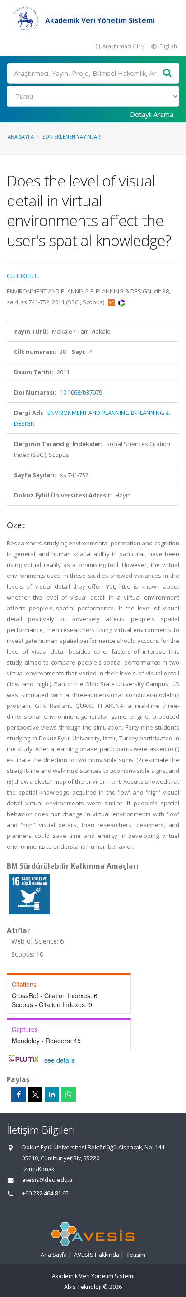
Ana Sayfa (21, 136)
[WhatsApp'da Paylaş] (68, 1094)
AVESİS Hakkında (96, 1255)
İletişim (135, 1255)
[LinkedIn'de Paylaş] (52, 1094)
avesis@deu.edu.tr (47, 1180)
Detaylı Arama (151, 114)
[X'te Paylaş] (35, 1094)
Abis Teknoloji (83, 1287)
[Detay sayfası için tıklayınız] (29, 893)
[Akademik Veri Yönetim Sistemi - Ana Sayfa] (26, 20)
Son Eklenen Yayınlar (71, 136)
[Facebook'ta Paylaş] (18, 1094)
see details (59, 1060)
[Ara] (167, 73)
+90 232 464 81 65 (45, 1193)
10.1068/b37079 (81, 392)
